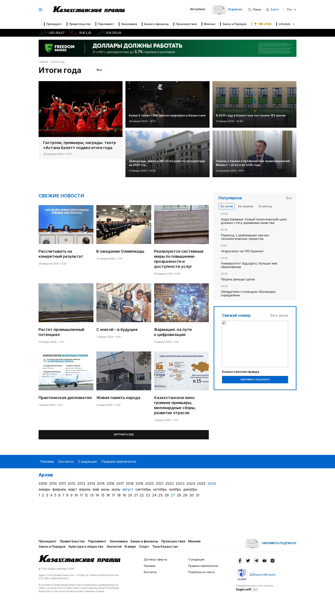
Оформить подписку (255, 379)
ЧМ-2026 (264, 24)
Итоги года (58, 61)
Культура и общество (86, 546)
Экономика (129, 24)
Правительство (80, 24)
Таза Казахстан (165, 546)
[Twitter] (248, 561)
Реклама (47, 461)
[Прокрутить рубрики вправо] (293, 24)
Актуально (197, 9)
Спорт (144, 546)
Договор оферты (155, 559)
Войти (275, 9)
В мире (130, 546)
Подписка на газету (201, 572)
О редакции (87, 461)
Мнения (209, 24)
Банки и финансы (156, 24)
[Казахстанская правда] (88, 9)
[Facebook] (240, 561)
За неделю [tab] (245, 206)
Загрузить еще (124, 434)
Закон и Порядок (234, 24)
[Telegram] (256, 561)
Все (99, 69)
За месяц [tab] (265, 206)
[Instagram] (272, 561)
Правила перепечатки (118, 461)
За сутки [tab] (226, 206)
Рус (289, 9)
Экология (114, 546)
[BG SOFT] (254, 587)
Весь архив (279, 315)
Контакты (65, 461)
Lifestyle (284, 24)
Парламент (106, 24)
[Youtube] (264, 561)
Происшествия (186, 24)
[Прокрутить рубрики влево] (41, 24)
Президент (54, 24)
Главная (43, 61)
